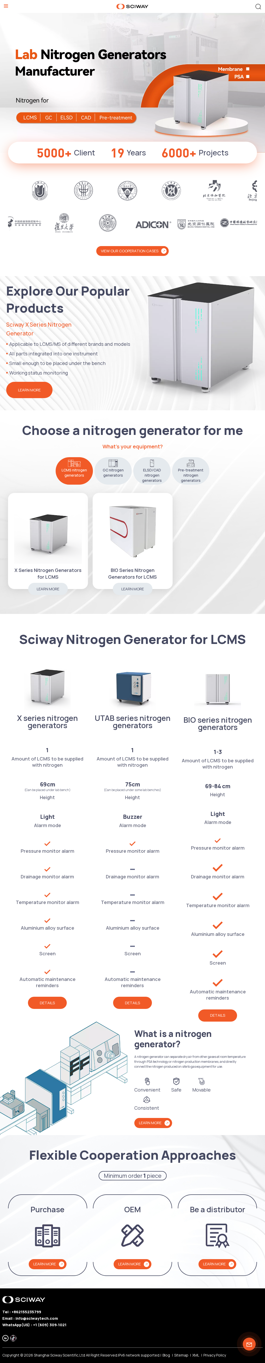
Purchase (47, 1209)
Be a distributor (217, 1209)
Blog (166, 1355)
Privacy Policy (214, 1355)
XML (195, 1355)
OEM (132, 1209)
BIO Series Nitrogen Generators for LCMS (132, 573)
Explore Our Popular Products (68, 299)
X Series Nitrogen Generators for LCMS (48, 573)
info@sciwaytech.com (37, 1318)
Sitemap (181, 1355)
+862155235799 (26, 1311)
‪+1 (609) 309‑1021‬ (50, 1324)
